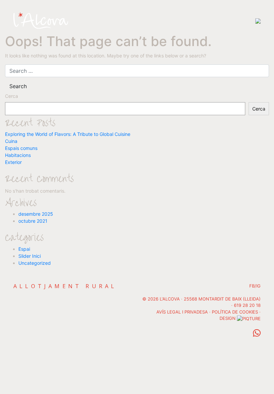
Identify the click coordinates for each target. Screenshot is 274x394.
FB (252, 285)
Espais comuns (21, 148)
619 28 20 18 (247, 305)
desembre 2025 (35, 214)
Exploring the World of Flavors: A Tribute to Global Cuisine (67, 134)
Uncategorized (34, 263)
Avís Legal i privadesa (182, 312)
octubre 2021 (32, 221)
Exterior (13, 162)
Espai (24, 249)
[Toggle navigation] (258, 20)
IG (258, 285)
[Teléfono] (257, 334)
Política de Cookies (235, 312)
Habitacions (18, 155)
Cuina (11, 141)
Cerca (11, 96)
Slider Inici (29, 256)
